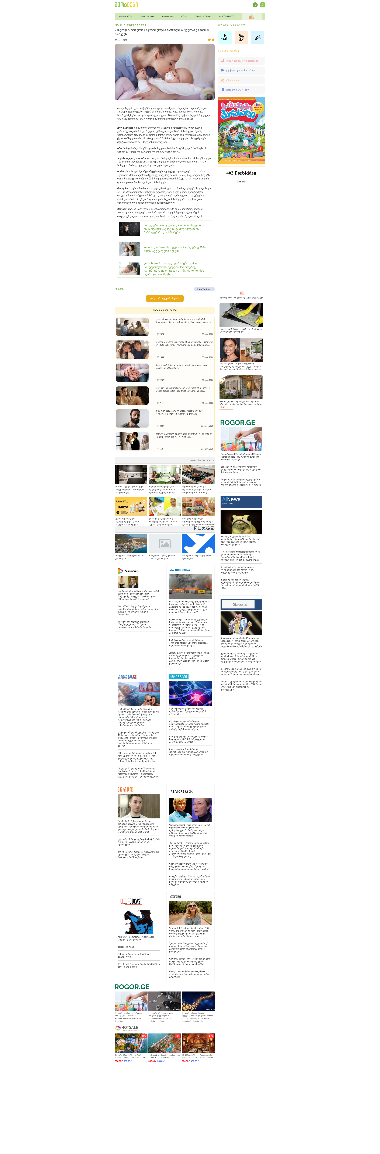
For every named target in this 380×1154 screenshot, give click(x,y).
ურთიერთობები (136, 24)
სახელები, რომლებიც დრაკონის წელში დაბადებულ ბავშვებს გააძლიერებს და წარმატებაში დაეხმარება (172, 228)
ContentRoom (202, 460)
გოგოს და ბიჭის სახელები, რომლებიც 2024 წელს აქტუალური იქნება (174, 249)
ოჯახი (118, 24)
